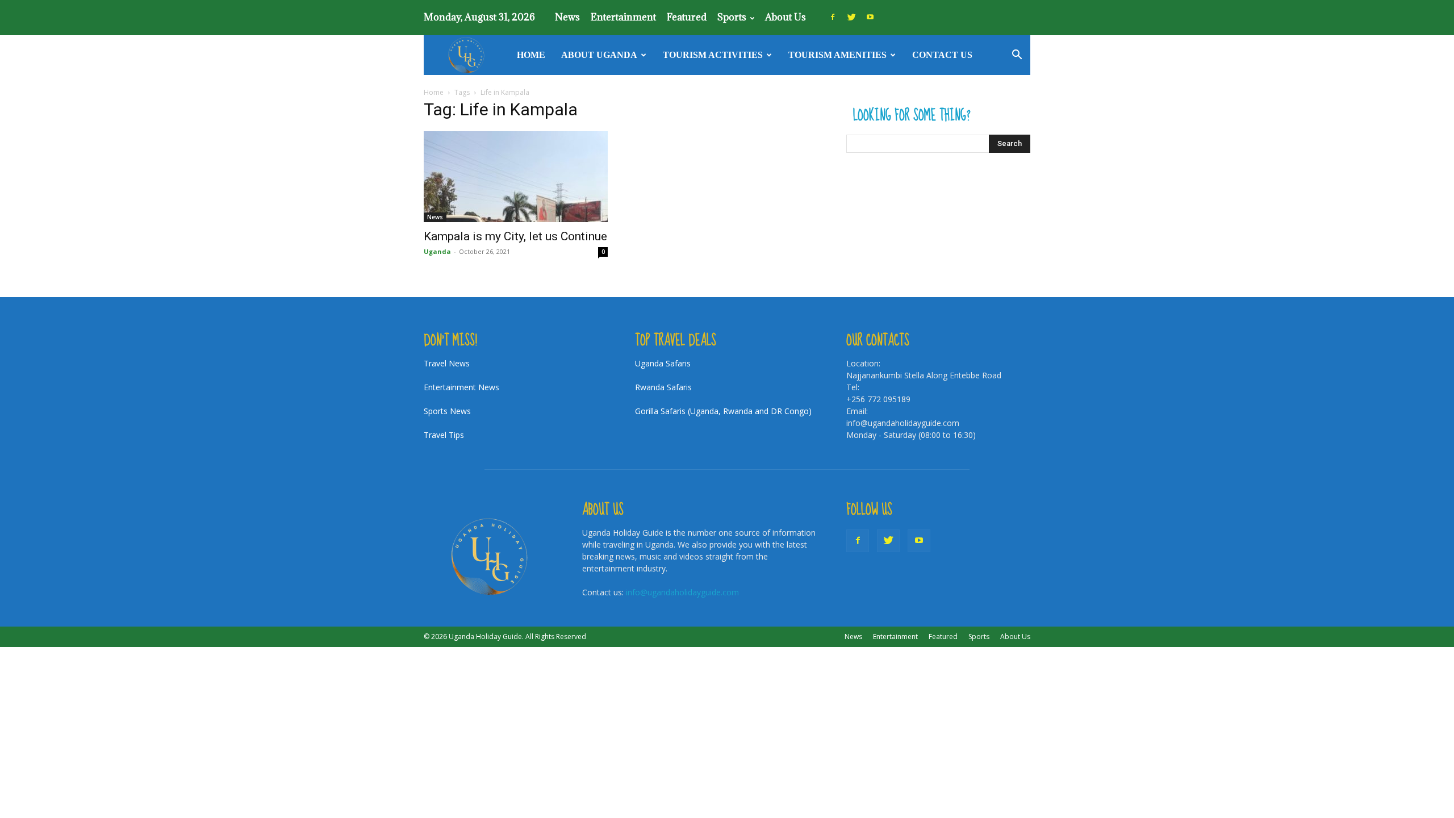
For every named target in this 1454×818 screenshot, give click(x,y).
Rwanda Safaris (663, 387)
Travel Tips (444, 434)
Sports (731, 17)
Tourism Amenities (837, 55)
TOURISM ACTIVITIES (713, 55)
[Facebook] (832, 17)
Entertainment (623, 17)
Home (531, 55)
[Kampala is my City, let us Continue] (516, 176)
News (567, 17)
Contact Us (942, 55)
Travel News (447, 363)
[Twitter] (851, 17)
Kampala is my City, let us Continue (515, 236)
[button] (1016, 56)
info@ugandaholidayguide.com (682, 592)
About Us (785, 17)
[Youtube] (870, 17)
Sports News (447, 411)
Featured (687, 17)
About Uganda (599, 55)
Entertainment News (461, 387)
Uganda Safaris (663, 363)
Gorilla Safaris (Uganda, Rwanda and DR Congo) (723, 411)
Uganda (437, 251)
